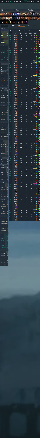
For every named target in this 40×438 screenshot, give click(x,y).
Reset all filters (28, 25)
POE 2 (28, 1)
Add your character (21, 25)
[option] (2, 14)
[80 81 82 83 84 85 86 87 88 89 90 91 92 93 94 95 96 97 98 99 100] (15, 32)
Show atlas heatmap (17, 27)
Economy (7, 1)
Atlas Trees (16, 1)
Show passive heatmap (35, 25)
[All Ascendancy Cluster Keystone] (6, 105)
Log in (38, 1)
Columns (32, 27)
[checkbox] (4, 30)
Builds (11, 1)
